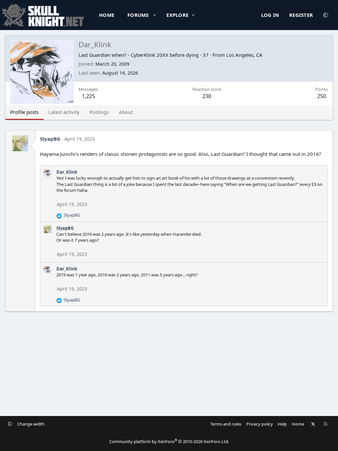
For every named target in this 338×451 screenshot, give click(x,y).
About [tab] (126, 112)
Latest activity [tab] (64, 112)
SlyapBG (50, 138)
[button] (155, 15)
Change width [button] (31, 424)
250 (321, 96)
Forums (138, 15)
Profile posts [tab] (24, 112)
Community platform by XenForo (169, 441)
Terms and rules (225, 424)
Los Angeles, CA (244, 55)
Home (106, 15)
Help (282, 424)
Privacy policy (259, 424)
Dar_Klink (66, 172)
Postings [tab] (99, 112)
